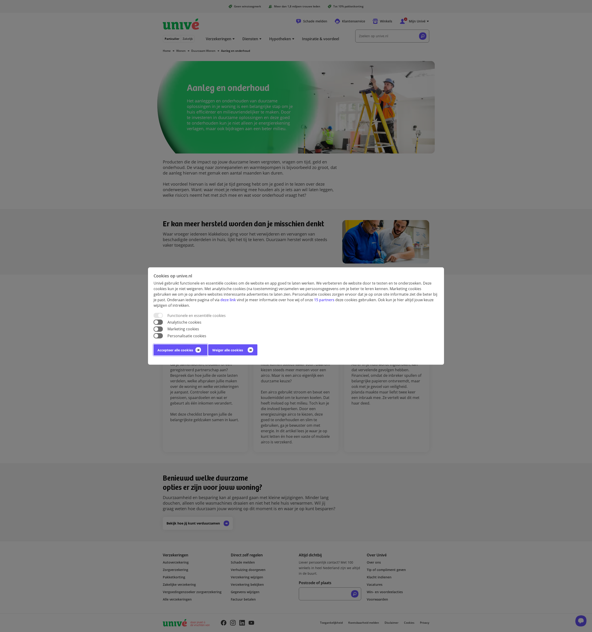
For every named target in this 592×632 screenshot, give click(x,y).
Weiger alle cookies (227, 350)
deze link (228, 299)
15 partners (324, 299)
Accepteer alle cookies (175, 350)
